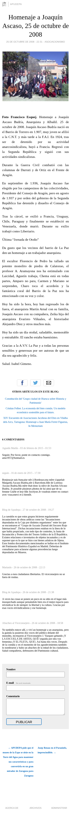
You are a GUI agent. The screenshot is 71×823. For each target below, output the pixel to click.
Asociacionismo (55, 41)
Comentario (13, 696)
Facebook (22, 382)
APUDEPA (16, 4)
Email (48, 382)
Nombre (11, 669)
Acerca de (11, 808)
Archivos (35, 808)
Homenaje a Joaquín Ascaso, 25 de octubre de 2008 (35, 25)
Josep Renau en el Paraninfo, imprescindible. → (52, 750)
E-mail (18, 682)
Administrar (59, 808)
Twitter (35, 382)
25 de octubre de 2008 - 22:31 (24, 41)
